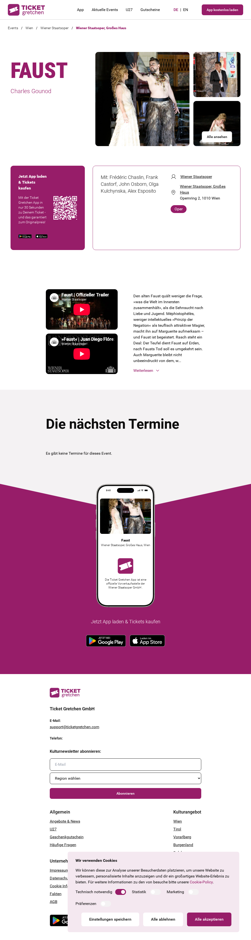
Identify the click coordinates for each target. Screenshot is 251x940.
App (80, 9)
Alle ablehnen (163, 919)
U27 (129, 9)
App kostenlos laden (222, 10)
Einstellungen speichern (110, 919)
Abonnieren (125, 793)
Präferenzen (85, 903)
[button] (169, 371)
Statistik (139, 892)
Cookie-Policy (201, 882)
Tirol (177, 829)
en (185, 9)
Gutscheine (150, 9)
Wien (29, 28)
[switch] (120, 892)
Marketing (175, 892)
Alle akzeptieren (209, 919)
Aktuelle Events (105, 9)
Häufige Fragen (63, 844)
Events (13, 28)
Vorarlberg (182, 837)
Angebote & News (65, 821)
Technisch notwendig (93, 892)
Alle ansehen (217, 137)
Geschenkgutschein (67, 837)
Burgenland (183, 844)
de (176, 9)
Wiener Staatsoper (54, 28)
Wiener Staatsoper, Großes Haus (101, 28)
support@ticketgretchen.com (74, 727)
